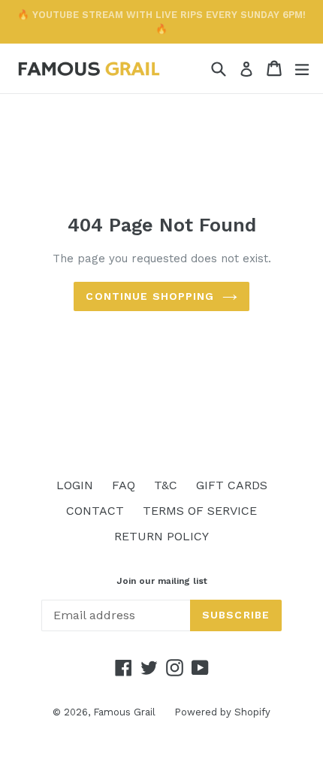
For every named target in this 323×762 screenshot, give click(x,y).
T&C (165, 485)
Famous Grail (124, 712)
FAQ (123, 485)
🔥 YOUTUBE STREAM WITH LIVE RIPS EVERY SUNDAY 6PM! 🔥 (161, 22)
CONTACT (95, 510)
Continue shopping (150, 296)
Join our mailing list (161, 581)
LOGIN (74, 485)
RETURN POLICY (161, 536)
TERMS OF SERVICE (200, 510)
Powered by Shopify (222, 712)
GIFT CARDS (231, 485)
